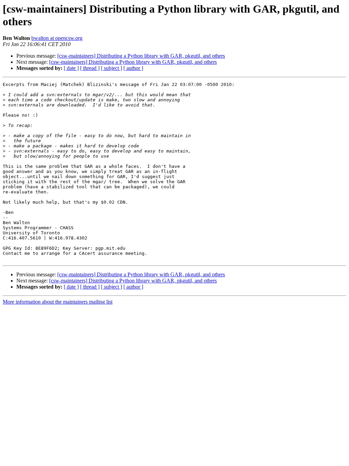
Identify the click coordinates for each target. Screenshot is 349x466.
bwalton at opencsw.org (56, 38)
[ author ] (133, 68)
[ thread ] (90, 68)
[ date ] (71, 68)
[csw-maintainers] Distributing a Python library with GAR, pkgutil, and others (141, 56)
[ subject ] (111, 68)
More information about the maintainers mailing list (57, 302)
